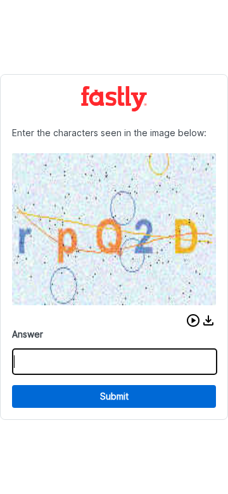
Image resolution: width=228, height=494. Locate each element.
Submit (114, 396)
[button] (193, 320)
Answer (27, 334)
